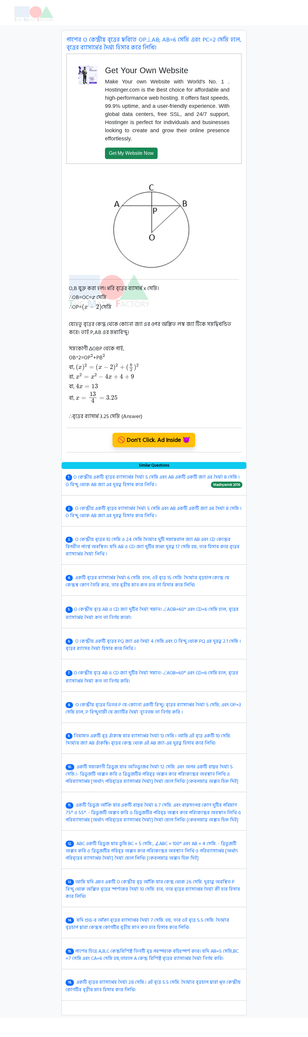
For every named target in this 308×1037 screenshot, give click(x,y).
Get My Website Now (131, 153)
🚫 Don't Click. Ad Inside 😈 (154, 440)
